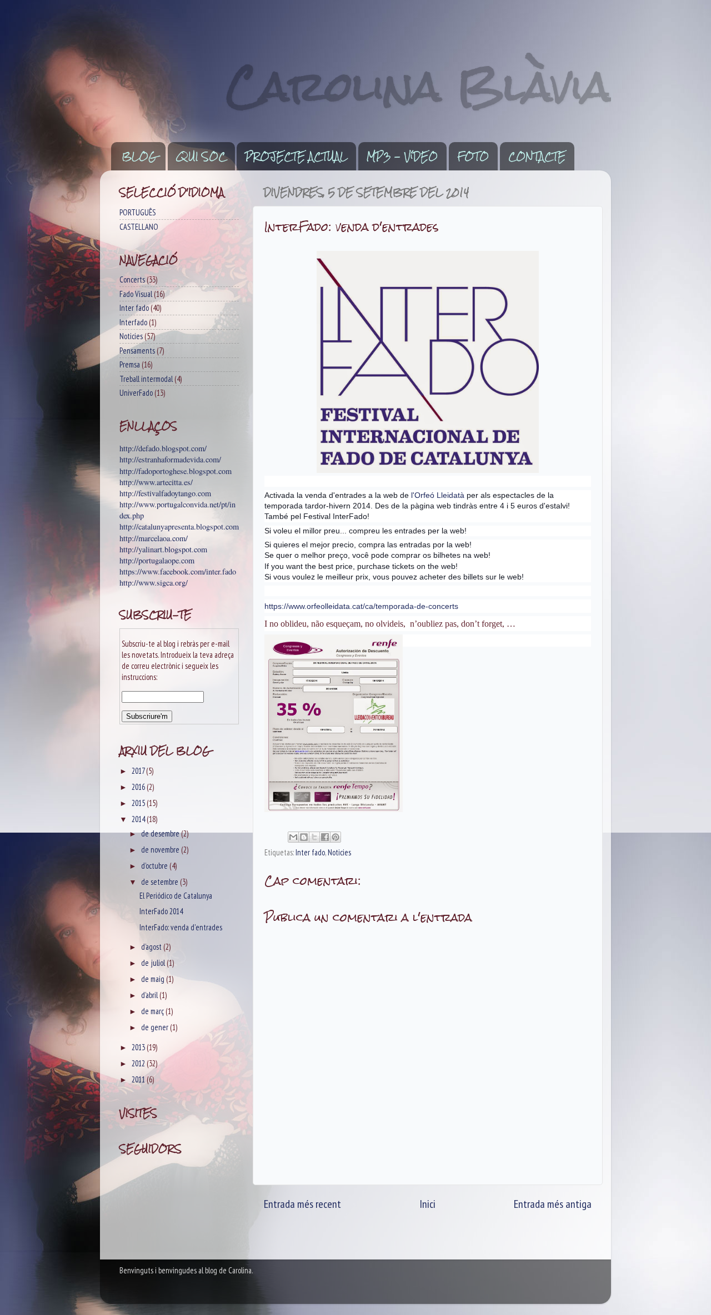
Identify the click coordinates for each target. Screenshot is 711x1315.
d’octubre (155, 865)
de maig (153, 979)
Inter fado (310, 852)
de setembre (160, 881)
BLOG (139, 157)
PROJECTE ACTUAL (296, 157)
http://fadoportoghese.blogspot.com (175, 471)
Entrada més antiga (553, 1203)
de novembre (161, 849)
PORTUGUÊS (137, 212)
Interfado (133, 322)
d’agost (152, 946)
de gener (155, 1027)
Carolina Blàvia (419, 86)
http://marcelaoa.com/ (153, 538)
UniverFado (136, 392)
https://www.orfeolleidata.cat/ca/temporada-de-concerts (361, 606)
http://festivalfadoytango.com (165, 493)
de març (153, 1011)
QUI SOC (201, 157)
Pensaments (137, 350)
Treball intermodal (146, 379)
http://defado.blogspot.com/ (163, 448)
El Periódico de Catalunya (175, 895)
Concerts (132, 279)
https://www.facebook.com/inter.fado (177, 571)
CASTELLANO (138, 226)
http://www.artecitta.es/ (156, 482)
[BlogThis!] (303, 837)
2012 (139, 1063)
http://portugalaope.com (156, 560)
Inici (427, 1203)
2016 (139, 787)
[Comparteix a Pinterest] (335, 837)
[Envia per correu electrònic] (293, 837)
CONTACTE (536, 157)
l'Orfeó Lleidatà (437, 495)
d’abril (150, 995)
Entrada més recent (302, 1203)
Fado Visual (135, 294)
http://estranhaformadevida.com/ (170, 459)
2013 (139, 1047)
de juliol (154, 963)
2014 (139, 819)
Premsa (129, 364)
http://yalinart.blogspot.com (163, 549)
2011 (139, 1079)
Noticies (339, 852)
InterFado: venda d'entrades (180, 927)
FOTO (473, 157)
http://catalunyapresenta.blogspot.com (179, 526)
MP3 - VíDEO (402, 157)
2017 (139, 770)
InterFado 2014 (161, 911)
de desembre (161, 833)
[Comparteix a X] (314, 837)
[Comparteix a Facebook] (325, 837)
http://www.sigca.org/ (153, 582)
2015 (139, 803)
